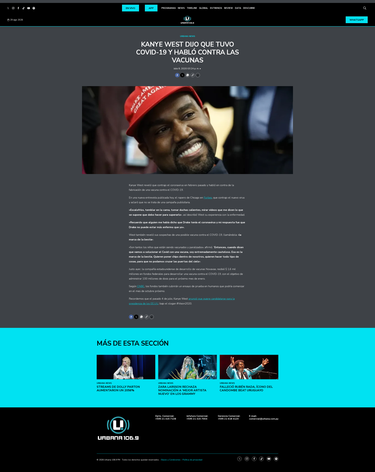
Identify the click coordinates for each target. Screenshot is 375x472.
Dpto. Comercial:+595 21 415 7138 (165, 417)
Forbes (208, 197)
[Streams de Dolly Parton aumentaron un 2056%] (126, 367)
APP (151, 8)
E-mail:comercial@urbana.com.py (263, 417)
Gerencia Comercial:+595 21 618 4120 (229, 417)
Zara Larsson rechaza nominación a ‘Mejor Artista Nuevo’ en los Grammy (182, 390)
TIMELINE (192, 8)
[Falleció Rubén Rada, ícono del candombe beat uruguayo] (249, 367)
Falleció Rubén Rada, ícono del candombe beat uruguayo (246, 388)
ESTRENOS (216, 8)
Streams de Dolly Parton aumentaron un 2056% (118, 388)
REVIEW (228, 8)
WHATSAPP (357, 20)
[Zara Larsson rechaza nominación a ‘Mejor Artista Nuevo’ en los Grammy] (187, 367)
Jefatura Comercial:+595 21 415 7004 (197, 417)
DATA (238, 8)
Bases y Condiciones (170, 459)
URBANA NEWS (187, 36)
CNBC (140, 286)
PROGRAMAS (168, 8)
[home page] (187, 19)
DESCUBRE (249, 8)
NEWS (181, 8)
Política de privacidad (192, 459)
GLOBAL (203, 8)
